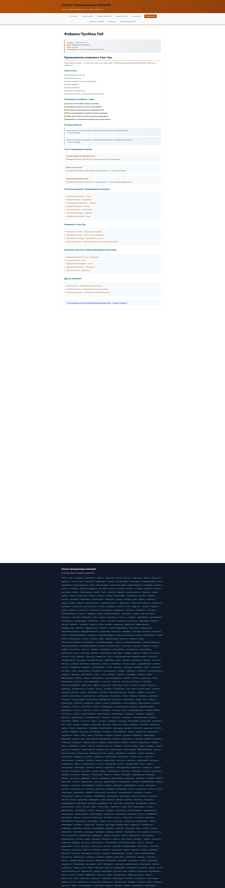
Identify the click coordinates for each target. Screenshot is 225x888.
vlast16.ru (65, 728)
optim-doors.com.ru (68, 807)
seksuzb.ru (119, 642)
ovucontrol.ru (116, 682)
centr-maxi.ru (66, 885)
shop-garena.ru (125, 603)
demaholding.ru (110, 660)
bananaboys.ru (97, 835)
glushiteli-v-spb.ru (123, 825)
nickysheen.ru (137, 839)
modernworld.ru (109, 814)
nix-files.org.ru (66, 742)
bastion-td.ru (131, 760)
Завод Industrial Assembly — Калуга (78, 196)
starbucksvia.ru (83, 596)
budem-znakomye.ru (135, 585)
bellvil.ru (64, 875)
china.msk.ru (101, 857)
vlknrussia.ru (93, 639)
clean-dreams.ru (115, 696)
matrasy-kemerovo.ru (110, 671)
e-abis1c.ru (136, 613)
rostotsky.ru (156, 689)
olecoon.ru (130, 588)
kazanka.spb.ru (76, 749)
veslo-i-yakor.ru (131, 689)
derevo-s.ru (87, 850)
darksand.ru (109, 624)
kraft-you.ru (127, 578)
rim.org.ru (134, 796)
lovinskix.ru (65, 599)
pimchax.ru (146, 631)
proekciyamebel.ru (113, 796)
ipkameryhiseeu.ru (81, 810)
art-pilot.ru (127, 885)
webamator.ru (75, 667)
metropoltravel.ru (119, 689)
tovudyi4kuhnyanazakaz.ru (105, 642)
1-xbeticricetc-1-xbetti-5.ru (109, 603)
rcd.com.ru (146, 828)
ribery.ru (155, 678)
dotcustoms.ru (142, 671)
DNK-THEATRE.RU (67, 821)
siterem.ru (117, 774)
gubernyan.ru (92, 803)
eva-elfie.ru (90, 689)
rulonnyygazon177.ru (68, 660)
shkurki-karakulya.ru (103, 714)
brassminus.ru (153, 796)
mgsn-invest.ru (120, 864)
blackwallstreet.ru (142, 803)
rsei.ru (100, 864)
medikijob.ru (66, 785)
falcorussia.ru (66, 717)
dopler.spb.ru (151, 778)
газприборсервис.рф (77, 860)
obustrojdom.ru (138, 792)
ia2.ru (63, 724)
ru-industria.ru (66, 707)
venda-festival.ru (143, 617)
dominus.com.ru (67, 878)
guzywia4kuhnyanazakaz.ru (133, 642)
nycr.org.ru (86, 807)
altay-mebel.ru (150, 817)
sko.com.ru (120, 764)
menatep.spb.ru (106, 878)
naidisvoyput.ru (108, 864)
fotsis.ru (142, 764)
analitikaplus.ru (79, 757)
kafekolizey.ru (150, 774)
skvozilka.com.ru (140, 878)
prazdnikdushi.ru (89, 578)
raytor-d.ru (82, 613)
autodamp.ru (66, 674)
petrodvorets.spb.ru (97, 842)
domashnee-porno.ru (79, 689)
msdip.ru (139, 699)
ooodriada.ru (106, 853)
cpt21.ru (69, 724)
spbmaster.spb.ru (79, 857)
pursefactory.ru (116, 664)
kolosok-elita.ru (96, 724)
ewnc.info (92, 746)
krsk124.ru (141, 753)
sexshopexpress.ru (123, 581)
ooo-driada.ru (75, 774)
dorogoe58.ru (82, 799)
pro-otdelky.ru (73, 588)
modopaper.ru (131, 674)
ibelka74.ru (156, 864)
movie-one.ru (156, 660)
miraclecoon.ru (110, 599)
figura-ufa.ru (99, 868)
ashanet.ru (122, 671)
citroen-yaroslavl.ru (143, 832)
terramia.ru (108, 785)
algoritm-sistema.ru (144, 703)
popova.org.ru (143, 871)
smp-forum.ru (121, 760)
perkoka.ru (146, 660)
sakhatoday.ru (77, 742)
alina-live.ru (108, 868)
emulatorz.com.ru (83, 882)
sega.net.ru (152, 868)
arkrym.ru (125, 696)
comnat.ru (127, 746)
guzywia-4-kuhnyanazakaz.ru (71, 639)
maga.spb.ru (142, 857)
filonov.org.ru (75, 853)
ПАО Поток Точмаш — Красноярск (78, 270)
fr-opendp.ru (110, 810)
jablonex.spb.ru (98, 817)
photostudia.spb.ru (88, 785)
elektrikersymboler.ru (90, 742)
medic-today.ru (118, 685)
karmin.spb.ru (89, 860)
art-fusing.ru (110, 832)
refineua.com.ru (128, 817)
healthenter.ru (154, 696)
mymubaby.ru (107, 732)
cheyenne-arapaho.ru (135, 810)
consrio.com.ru (117, 724)
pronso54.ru (142, 596)
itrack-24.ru (111, 581)
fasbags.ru (154, 621)
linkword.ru (117, 817)
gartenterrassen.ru (119, 878)
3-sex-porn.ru (111, 621)
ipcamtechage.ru (93, 821)
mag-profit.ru (110, 828)
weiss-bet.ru (75, 692)
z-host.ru (65, 635)
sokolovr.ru (152, 699)
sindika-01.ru (86, 617)
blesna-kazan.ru (80, 767)
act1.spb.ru (146, 771)
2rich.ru (103, 592)
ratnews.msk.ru (156, 832)
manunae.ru (141, 674)
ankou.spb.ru (139, 739)
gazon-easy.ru (75, 778)
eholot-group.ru (132, 814)
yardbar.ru (143, 860)
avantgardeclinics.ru (68, 839)
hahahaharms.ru (112, 606)
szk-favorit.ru (86, 771)
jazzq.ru (133, 842)
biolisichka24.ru (116, 703)
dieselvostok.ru (153, 732)
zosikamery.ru (98, 757)
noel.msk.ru (80, 839)
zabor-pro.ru (66, 799)
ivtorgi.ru (124, 807)
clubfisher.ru (141, 692)
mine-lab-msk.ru (93, 621)
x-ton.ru (103, 674)
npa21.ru (94, 807)
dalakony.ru (159, 782)
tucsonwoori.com (135, 835)
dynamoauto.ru (75, 771)
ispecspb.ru (77, 724)
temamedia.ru (99, 832)
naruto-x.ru (106, 664)
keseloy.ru (65, 860)
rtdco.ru (110, 656)
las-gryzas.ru (101, 875)
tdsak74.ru (76, 721)
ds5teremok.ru (77, 828)
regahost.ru (86, 724)
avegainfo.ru (134, 724)
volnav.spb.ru (118, 746)
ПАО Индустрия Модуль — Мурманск (79, 213)
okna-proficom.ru (87, 707)
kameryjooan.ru (129, 778)
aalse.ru (118, 660)
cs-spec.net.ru (139, 817)
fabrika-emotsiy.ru (130, 749)
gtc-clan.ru (117, 871)
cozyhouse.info (67, 868)
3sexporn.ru (93, 624)
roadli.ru (74, 671)
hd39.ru (138, 828)
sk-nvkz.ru (142, 814)
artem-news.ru (150, 785)
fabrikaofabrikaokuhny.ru (152, 642)
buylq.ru (87, 839)
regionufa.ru (66, 692)
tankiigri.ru (148, 875)
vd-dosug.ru (139, 588)
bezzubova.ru (147, 767)
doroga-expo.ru (146, 678)
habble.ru (73, 596)
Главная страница (119, 303)
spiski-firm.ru (87, 710)
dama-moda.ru (121, 814)
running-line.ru (137, 728)
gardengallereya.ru (130, 785)
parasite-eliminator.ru (82, 814)
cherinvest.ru (116, 739)
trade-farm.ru (131, 671)
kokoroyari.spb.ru (67, 767)
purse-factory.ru (132, 621)
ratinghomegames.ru (68, 803)
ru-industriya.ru (147, 682)
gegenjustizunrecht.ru (147, 707)
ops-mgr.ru (72, 610)
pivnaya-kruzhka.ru (78, 699)
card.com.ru (65, 749)
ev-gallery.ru (154, 606)
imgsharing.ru (66, 689)
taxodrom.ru (128, 799)
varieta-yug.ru (151, 610)
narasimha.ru (75, 674)
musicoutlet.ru (90, 857)
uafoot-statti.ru (126, 613)
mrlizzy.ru (152, 821)
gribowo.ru (65, 603)
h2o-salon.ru (127, 735)
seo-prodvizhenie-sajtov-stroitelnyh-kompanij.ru (131, 656)
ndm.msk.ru (76, 782)
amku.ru (109, 875)
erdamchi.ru (65, 696)
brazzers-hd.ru (156, 631)
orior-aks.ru (65, 771)
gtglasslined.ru (103, 803)
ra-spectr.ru (97, 853)
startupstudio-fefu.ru (122, 707)
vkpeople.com (85, 846)
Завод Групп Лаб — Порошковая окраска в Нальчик (84, 286)
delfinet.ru (92, 596)
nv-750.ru (109, 667)
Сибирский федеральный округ (78, 9)
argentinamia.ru (137, 660)
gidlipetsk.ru (66, 774)
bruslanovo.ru (108, 774)
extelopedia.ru (93, 728)
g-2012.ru (65, 610)
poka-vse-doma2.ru (106, 610)
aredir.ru (149, 882)
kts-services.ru (66, 617)
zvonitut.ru (106, 703)
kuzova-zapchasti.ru (108, 799)
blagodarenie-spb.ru (92, 628)
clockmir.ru (147, 839)
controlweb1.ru (66, 721)
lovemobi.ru (65, 882)
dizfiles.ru (147, 667)
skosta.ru (103, 821)
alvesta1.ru (148, 739)
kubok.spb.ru (150, 753)
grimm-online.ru (119, 857)
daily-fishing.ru (110, 825)
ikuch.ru (78, 807)
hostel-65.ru (112, 592)
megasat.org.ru (135, 825)
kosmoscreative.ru (143, 760)
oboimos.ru (152, 803)
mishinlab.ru (146, 592)
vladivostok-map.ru (111, 639)
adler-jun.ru (65, 624)
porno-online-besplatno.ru (114, 678)
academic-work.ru (85, 835)
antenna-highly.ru (81, 621)
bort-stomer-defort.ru (85, 885)
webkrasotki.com (105, 739)
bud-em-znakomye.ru (81, 585)
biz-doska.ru (108, 689)
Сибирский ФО (150, 16)
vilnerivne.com (106, 839)
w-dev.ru (76, 735)
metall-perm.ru (66, 782)
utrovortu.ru (77, 710)
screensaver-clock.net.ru (104, 746)
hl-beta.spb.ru (84, 732)
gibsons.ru (109, 885)
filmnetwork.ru (99, 735)
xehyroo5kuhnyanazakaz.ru (71, 631)
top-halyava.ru (66, 606)
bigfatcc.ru (65, 596)
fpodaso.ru (158, 585)
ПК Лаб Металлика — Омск (75, 260)
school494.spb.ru (95, 732)
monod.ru (126, 850)
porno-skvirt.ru (67, 592)
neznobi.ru (154, 592)
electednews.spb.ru (119, 875)
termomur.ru (132, 692)
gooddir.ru (75, 739)
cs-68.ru (160, 635)
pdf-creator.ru (157, 739)
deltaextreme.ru (67, 832)
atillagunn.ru (92, 613)
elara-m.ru (96, 710)
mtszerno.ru (100, 825)
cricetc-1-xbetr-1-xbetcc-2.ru (140, 603)
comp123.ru (134, 685)
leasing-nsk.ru (130, 828)
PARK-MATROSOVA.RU (144, 749)
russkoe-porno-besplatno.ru (71, 685)
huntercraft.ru (156, 839)
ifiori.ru (130, 807)
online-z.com (149, 757)
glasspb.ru (142, 599)
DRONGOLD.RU (152, 814)
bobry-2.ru (116, 839)
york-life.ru (135, 678)
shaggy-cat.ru (136, 606)
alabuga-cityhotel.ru (149, 581)
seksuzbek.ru (93, 588)
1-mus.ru (103, 621)
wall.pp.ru (97, 871)
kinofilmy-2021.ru (92, 699)
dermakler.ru (132, 882)
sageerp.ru (119, 799)
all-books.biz (154, 846)
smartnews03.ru (85, 599)
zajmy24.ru (103, 628)
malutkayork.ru (138, 735)
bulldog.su (109, 857)
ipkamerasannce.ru (132, 864)
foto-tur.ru (99, 689)
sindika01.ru (132, 617)
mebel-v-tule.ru (100, 789)
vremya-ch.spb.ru (104, 807)
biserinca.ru (65, 789)
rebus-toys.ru (118, 624)
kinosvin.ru (118, 735)
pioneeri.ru (77, 714)
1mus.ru (101, 624)
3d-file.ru (100, 613)
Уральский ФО (136, 16)
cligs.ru (125, 871)
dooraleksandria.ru (68, 621)
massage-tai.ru (89, 703)
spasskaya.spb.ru (67, 846)
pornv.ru (160, 581)
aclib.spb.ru (87, 828)
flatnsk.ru (103, 771)
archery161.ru (144, 724)
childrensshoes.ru (142, 821)
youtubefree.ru (156, 667)
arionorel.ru (107, 846)
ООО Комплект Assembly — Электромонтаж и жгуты (84, 238)
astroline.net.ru (137, 771)
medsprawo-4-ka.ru (68, 628)
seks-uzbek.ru (103, 588)
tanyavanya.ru (117, 699)
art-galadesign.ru (67, 764)
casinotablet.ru (93, 692)
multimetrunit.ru (142, 789)
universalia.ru (103, 692)
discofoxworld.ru (98, 599)
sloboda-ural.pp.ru (111, 757)
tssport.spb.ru (118, 803)
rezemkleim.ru (78, 703)
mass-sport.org (86, 817)
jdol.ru (145, 699)
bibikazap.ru (133, 871)
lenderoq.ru (99, 767)
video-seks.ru (123, 639)
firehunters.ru (151, 599)
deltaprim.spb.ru (149, 735)
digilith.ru (97, 685)
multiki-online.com (92, 739)
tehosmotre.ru (140, 610)
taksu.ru (126, 685)
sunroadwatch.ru (129, 832)
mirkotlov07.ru (78, 832)
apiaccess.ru (98, 782)
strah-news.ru (89, 581)
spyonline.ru (89, 757)
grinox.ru (95, 778)
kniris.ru (76, 846)
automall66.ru (122, 860)
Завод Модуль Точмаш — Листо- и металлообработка (85, 235)
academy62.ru (118, 785)
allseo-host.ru (130, 610)
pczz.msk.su (85, 842)
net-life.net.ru (105, 717)
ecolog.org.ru (139, 714)
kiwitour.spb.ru (153, 860)
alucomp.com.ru (95, 882)
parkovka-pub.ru (152, 878)
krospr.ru (76, 592)
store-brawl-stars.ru (148, 613)
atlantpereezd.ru (67, 585)
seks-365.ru (106, 682)
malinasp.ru (109, 735)
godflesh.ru (156, 703)
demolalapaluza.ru (105, 699)
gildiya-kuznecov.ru (88, 749)
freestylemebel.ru (79, 864)
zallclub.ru (133, 742)
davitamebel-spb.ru (132, 764)
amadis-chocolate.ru (88, 714)
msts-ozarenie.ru (117, 778)
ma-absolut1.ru (86, 667)
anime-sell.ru (151, 857)
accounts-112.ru (83, 610)
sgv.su (83, 739)
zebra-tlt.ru (76, 707)
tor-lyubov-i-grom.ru (129, 664)
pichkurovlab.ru (106, 685)
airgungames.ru (119, 610)
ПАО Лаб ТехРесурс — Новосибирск (79, 200)
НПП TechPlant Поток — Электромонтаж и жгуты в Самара (87, 289)
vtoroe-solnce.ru (126, 839)
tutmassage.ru (129, 714)
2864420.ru (80, 628)
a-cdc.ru (92, 585)
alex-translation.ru (148, 835)
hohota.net (133, 757)
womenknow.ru (132, 868)
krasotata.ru (79, 578)
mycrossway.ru (89, 832)
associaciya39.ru (133, 721)
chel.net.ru (158, 728)
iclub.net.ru (65, 778)
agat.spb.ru (157, 749)
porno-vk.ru (113, 588)
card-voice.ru (152, 656)
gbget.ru (149, 674)
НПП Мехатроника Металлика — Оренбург (81, 203)
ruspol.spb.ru (100, 810)
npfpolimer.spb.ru (150, 885)
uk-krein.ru (143, 850)
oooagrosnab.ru (148, 585)
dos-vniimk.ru (142, 868)
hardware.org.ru (82, 753)
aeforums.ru (125, 742)
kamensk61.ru (153, 850)
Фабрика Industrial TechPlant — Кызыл (79, 264)
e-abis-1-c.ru (123, 617)
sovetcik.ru (148, 792)
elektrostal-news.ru (102, 585)
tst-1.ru (128, 606)
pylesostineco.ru (105, 778)
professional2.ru (99, 885)
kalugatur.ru (151, 746)
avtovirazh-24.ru (123, 842)
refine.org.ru (135, 850)
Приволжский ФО (122, 16)
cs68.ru (101, 639)
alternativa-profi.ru (120, 882)
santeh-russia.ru (67, 792)
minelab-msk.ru (129, 624)
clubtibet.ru (157, 767)
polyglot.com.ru (156, 771)
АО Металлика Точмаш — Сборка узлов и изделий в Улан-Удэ (87, 292)
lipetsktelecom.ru (89, 642)
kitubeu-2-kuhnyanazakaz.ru (125, 635)
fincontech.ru (83, 624)
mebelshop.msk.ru (109, 760)
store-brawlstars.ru (156, 617)
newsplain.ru (112, 674)
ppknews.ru (78, 796)
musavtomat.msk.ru (125, 792)
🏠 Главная (73, 16)
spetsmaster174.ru (67, 810)
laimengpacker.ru (94, 799)
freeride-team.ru (101, 581)
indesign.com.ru (67, 864)
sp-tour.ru (151, 789)
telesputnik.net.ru (87, 871)
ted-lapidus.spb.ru (68, 814)
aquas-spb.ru (96, 839)
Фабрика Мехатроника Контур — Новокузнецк (82, 257)
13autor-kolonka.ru (86, 592)
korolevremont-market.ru (118, 585)
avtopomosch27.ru (98, 667)
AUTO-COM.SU (123, 757)
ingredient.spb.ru (137, 885)
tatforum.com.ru (107, 882)
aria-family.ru (66, 671)
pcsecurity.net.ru (121, 789)
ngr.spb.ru (131, 732)
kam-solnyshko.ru (121, 810)
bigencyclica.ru (155, 724)
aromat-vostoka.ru (68, 760)
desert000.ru (115, 807)
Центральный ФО (87, 16)
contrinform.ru (97, 850)
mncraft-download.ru (130, 703)
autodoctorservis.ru (78, 717)
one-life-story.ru (157, 603)
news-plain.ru (117, 667)
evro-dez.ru (65, 667)
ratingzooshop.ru (87, 782)
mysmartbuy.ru (97, 671)
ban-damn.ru (122, 621)
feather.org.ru (132, 875)
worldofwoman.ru (103, 696)
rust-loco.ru (65, 732)
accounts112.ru (77, 606)
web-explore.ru (156, 578)
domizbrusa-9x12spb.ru (95, 660)
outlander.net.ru (131, 857)
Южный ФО (112, 21)
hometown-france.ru (92, 603)
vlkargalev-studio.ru (79, 868)
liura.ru (135, 599)
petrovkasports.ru (98, 678)
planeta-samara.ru (84, 671)
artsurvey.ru (142, 882)
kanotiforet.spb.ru (117, 714)
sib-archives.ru (112, 617)
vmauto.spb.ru (66, 850)
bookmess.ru (108, 817)
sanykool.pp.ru (85, 878)
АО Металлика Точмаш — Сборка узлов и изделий (84, 232)
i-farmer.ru (76, 817)
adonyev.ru (148, 588)
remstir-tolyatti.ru (129, 699)
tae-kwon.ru (107, 724)
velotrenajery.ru (132, 596)
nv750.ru (97, 674)
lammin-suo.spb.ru (106, 728)
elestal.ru (110, 596)
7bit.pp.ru (142, 746)
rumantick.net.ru (89, 825)
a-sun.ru (110, 821)
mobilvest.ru (90, 760)
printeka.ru (130, 878)
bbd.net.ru (98, 760)
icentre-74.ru (120, 828)
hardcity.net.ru (148, 799)
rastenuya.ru (66, 581)
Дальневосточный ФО (96, 21)
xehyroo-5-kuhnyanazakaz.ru (146, 635)
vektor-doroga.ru (119, 596)
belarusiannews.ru (120, 868)
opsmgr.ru (145, 606)
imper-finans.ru (125, 796)
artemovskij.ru (140, 778)
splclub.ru (127, 678)
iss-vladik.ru (80, 875)
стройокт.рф (66, 842)
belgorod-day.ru (86, 685)
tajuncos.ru (87, 678)
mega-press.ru (137, 578)
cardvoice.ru (121, 674)
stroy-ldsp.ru (118, 821)
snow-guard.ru (81, 660)
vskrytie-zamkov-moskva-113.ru (110, 631)
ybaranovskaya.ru (67, 796)
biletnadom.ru (126, 631)
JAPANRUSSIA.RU (99, 796)
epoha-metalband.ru (119, 732)
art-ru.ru (73, 882)
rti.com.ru (141, 785)
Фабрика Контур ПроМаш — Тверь (78, 216)
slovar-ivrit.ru (78, 682)
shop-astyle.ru (77, 850)
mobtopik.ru (111, 789)
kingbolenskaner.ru (114, 771)
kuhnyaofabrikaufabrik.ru (106, 635)
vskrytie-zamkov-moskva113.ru (72, 642)
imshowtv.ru (90, 789)
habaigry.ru (155, 742)
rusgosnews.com (141, 732)
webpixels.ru (76, 842)
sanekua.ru (107, 835)
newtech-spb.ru (67, 703)
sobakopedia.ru (74, 746)
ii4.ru (110, 803)
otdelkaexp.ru (79, 760)
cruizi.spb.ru (149, 842)
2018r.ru (74, 885)
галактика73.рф (110, 764)
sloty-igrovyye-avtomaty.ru (131, 682)
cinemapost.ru (110, 578)
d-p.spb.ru (100, 764)
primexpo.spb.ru (145, 721)
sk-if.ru (64, 835)
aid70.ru (159, 778)
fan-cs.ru (159, 789)
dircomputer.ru (143, 696)
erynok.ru (97, 707)
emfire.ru (64, 588)
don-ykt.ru (143, 685)
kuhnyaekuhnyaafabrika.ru (70, 646)
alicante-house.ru (145, 864)
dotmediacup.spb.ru (129, 846)
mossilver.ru (90, 767)
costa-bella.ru (112, 721)
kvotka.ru (94, 721)
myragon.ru (99, 785)
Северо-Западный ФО (104, 16)
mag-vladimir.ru (133, 860)
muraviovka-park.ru (89, 696)
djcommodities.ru (87, 674)
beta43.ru (124, 835)
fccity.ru (137, 853)
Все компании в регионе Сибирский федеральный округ (89, 303)
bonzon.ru (71, 875)
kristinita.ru (133, 696)
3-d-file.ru (102, 606)
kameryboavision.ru (102, 749)
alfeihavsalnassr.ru (68, 678)
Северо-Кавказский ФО (128, 21)
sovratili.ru (121, 588)
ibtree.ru (76, 878)
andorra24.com (129, 803)
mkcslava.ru (116, 710)
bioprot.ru (154, 828)
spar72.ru (141, 875)
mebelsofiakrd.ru (67, 825)
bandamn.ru (74, 624)
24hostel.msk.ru (67, 735)
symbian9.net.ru (78, 792)
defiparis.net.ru (91, 875)
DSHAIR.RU (89, 792)
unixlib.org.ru (95, 878)
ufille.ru (71, 578)
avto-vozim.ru (116, 717)
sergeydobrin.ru (110, 767)
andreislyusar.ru (96, 664)
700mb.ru (91, 868)
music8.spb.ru (131, 753)
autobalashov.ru (67, 710)
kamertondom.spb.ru (93, 717)
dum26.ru (91, 810)
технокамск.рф (86, 853)
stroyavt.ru (152, 717)
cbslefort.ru (119, 832)
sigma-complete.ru (96, 814)
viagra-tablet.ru (144, 621)
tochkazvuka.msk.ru (123, 767)
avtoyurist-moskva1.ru (69, 753)
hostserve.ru (121, 592)
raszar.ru (141, 639)
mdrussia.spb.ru (117, 850)
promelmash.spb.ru (118, 853)
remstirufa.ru (151, 692)
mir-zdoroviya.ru (96, 774)
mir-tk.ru (85, 639)
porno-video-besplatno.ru (92, 682)
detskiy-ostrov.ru (128, 739)
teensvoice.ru (152, 685)
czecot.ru (140, 842)
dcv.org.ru (149, 807)
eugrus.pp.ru (122, 721)
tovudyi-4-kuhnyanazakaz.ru (118, 628)
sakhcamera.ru (127, 717)
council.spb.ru (126, 774)
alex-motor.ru (125, 771)
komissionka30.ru (98, 828)
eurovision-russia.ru (77, 581)
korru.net (72, 728)
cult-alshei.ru (88, 796)
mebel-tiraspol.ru (143, 846)
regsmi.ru (90, 735)
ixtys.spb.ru (130, 853)
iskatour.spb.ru (118, 728)
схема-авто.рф (94, 753)
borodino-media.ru (144, 689)
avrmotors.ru (154, 760)
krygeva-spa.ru (149, 728)
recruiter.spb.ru (121, 753)
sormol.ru (97, 592)
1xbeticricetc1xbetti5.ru (112, 613)
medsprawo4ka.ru (147, 628)
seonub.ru (98, 703)
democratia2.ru (67, 817)
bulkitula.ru (80, 603)
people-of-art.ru (136, 767)
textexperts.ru (66, 699)
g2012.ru (121, 606)
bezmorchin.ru (157, 721)
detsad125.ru (85, 774)
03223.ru (65, 578)
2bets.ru (124, 710)
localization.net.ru (147, 825)
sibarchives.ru (85, 664)
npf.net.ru (135, 746)
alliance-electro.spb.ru (140, 717)
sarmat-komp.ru (67, 714)
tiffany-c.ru (78, 764)
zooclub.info (66, 853)
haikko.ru (65, 746)
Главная (64, 9)
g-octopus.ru (74, 664)
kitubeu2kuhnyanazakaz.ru (78, 635)
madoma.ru (78, 678)
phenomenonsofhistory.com (71, 871)
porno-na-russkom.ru (134, 592)
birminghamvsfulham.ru (152, 710)
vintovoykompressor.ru (136, 710)
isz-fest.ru (84, 746)
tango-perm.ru (66, 739)
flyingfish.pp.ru (66, 828)
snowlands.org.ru (129, 821)
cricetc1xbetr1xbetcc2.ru (70, 613)
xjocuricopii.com (111, 792)
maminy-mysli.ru (96, 846)
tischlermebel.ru (111, 860)
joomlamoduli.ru (72, 835)
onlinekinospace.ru (107, 707)
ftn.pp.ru (74, 799)
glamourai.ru (143, 796)
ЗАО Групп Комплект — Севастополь (79, 209)
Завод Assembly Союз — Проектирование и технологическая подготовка (92, 242)
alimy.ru (140, 757)
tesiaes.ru (159, 746)
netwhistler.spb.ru (155, 871)
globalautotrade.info (110, 782)
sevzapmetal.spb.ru (150, 810)
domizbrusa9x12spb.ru (155, 671)
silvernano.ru (101, 596)
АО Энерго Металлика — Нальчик (78, 206)
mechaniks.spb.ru (80, 821)
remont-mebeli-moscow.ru (118, 692)
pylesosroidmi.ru (107, 871)
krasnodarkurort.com (77, 789)
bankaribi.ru (133, 639)
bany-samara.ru (91, 864)
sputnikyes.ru (102, 742)
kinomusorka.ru (106, 710)
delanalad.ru (138, 667)
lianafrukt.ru (116, 835)
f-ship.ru (83, 735)
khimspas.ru (158, 882)
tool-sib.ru (131, 789)
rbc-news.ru (157, 588)
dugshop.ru (74, 732)
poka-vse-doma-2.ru (90, 606)
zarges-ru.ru (134, 707)
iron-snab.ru (103, 721)
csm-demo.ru (94, 610)
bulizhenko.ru (78, 825)
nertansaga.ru (128, 667)
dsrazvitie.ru (138, 799)
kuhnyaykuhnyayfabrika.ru (89, 646)
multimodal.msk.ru (144, 742)
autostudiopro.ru (136, 581)
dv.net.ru (160, 868)
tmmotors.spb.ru (99, 792)
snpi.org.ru (127, 728)
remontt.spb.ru (76, 785)
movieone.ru (157, 664)
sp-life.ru (95, 617)
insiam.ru (126, 724)
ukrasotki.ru (83, 588)
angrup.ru (111, 753)
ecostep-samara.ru (89, 764)
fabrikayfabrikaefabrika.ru (89, 631)
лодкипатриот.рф (138, 774)
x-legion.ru (102, 617)
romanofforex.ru (67, 757)
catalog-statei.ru (139, 807)
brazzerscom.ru (134, 628)
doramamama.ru (76, 696)
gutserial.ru (106, 850)
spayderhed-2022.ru (144, 664)
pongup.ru (119, 599)
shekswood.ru (100, 860)
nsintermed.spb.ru (111, 842)
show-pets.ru (74, 599)
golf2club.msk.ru (114, 742)
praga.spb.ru (150, 714)
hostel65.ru (128, 599)
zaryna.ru (83, 692)
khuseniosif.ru (117, 846)
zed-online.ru (137, 631)
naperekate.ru (92, 635)
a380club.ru (126, 660)
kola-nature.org (67, 857)
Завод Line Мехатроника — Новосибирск (80, 267)
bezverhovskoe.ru (125, 782)
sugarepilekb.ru (86, 778)
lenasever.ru (151, 596)
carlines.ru (95, 771)
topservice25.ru (81, 803)
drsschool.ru (136, 782)
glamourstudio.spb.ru (149, 853)
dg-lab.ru (104, 753)
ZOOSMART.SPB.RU (147, 782)
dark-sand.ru (77, 617)
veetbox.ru (100, 578)
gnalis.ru (73, 603)
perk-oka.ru (65, 664)
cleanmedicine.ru (67, 682)
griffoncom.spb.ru (117, 749)
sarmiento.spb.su (82, 728)
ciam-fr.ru (119, 578)
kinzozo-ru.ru (85, 721)
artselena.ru (118, 885)
